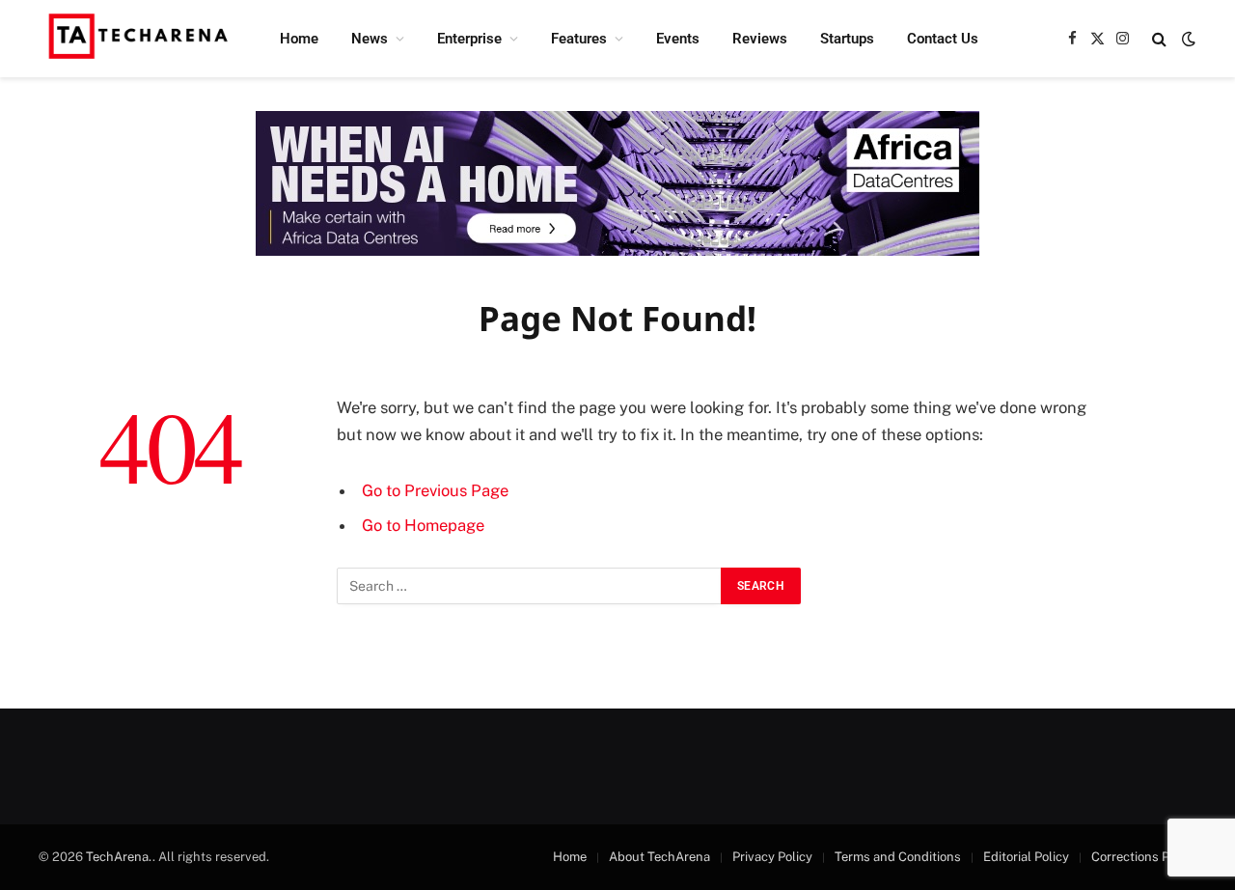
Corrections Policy (1143, 856)
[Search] (1159, 39)
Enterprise (469, 38)
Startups (847, 38)
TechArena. (119, 856)
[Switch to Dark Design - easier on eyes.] (1186, 38)
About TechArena (659, 856)
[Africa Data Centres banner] (617, 183)
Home (299, 38)
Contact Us (942, 38)
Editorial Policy (1026, 856)
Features (579, 38)
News (369, 38)
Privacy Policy (772, 856)
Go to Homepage (423, 525)
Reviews (759, 38)
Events (678, 38)
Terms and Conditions (898, 856)
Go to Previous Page (435, 490)
